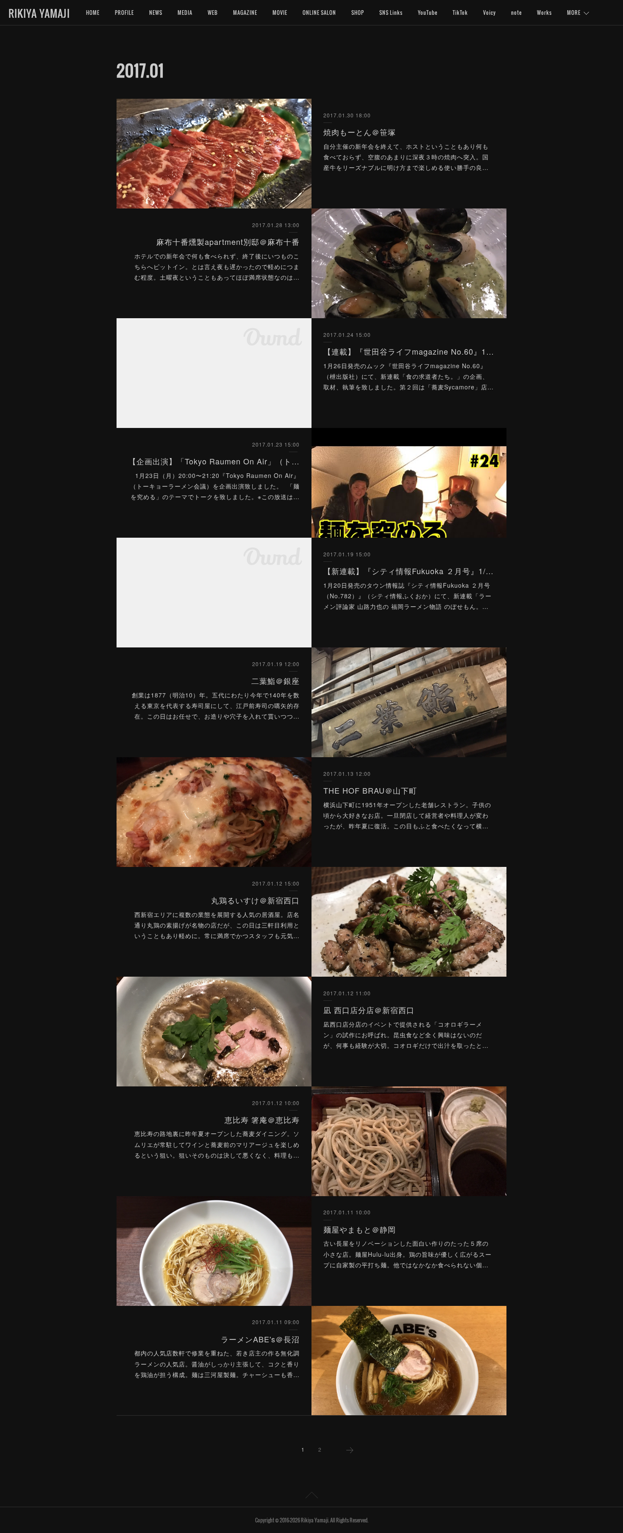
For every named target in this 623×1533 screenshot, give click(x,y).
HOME (93, 12)
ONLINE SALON (319, 12)
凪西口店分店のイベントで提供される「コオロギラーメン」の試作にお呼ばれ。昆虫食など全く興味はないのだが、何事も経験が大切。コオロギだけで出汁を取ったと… (406, 1035)
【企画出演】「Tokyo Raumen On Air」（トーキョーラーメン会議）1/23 (214, 461)
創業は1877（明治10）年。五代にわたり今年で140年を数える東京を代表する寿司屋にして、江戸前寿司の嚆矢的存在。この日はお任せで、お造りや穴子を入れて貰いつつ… (216, 705)
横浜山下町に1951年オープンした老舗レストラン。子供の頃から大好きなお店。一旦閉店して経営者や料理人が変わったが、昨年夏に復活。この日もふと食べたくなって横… (407, 815)
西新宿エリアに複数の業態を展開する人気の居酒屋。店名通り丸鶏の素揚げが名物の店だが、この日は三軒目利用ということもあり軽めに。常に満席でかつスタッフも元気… (217, 925)
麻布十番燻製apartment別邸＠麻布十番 (228, 241)
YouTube (427, 12)
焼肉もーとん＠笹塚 (359, 131)
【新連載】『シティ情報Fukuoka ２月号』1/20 (409, 570)
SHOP (357, 12)
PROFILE (124, 12)
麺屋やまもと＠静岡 (359, 1229)
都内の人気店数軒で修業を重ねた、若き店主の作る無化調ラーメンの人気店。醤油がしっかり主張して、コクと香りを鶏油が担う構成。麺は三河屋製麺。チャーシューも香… (217, 1363)
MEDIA (185, 12)
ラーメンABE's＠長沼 (260, 1338)
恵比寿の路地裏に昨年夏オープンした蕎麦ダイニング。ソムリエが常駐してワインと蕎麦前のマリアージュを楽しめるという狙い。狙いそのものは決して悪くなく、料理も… (217, 1144)
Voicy (489, 12)
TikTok (460, 12)
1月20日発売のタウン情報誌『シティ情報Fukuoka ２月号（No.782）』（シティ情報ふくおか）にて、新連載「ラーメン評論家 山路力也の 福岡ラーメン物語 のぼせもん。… (407, 596)
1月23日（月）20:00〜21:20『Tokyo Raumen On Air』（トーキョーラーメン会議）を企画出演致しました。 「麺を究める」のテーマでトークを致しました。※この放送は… (215, 486)
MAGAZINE (245, 12)
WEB (213, 12)
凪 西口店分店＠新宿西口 (368, 1009)
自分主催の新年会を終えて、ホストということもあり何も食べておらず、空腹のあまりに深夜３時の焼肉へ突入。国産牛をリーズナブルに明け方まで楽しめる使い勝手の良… (406, 157)
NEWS (155, 12)
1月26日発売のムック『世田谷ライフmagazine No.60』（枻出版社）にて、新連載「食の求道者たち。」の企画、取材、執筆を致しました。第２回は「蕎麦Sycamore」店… (408, 376)
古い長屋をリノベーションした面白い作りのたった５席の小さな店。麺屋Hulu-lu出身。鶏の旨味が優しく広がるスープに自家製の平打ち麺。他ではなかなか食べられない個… (407, 1254)
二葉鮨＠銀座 (275, 680)
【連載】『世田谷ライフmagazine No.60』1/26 (409, 351)
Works (544, 12)
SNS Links (391, 12)
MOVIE (280, 12)
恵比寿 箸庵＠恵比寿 (262, 1119)
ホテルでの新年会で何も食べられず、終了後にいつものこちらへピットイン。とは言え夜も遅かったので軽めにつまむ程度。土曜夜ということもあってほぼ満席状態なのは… (217, 266)
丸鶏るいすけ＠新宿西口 (255, 899)
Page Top (311, 1496)
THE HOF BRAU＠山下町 (370, 790)
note (516, 12)
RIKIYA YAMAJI (39, 13)
